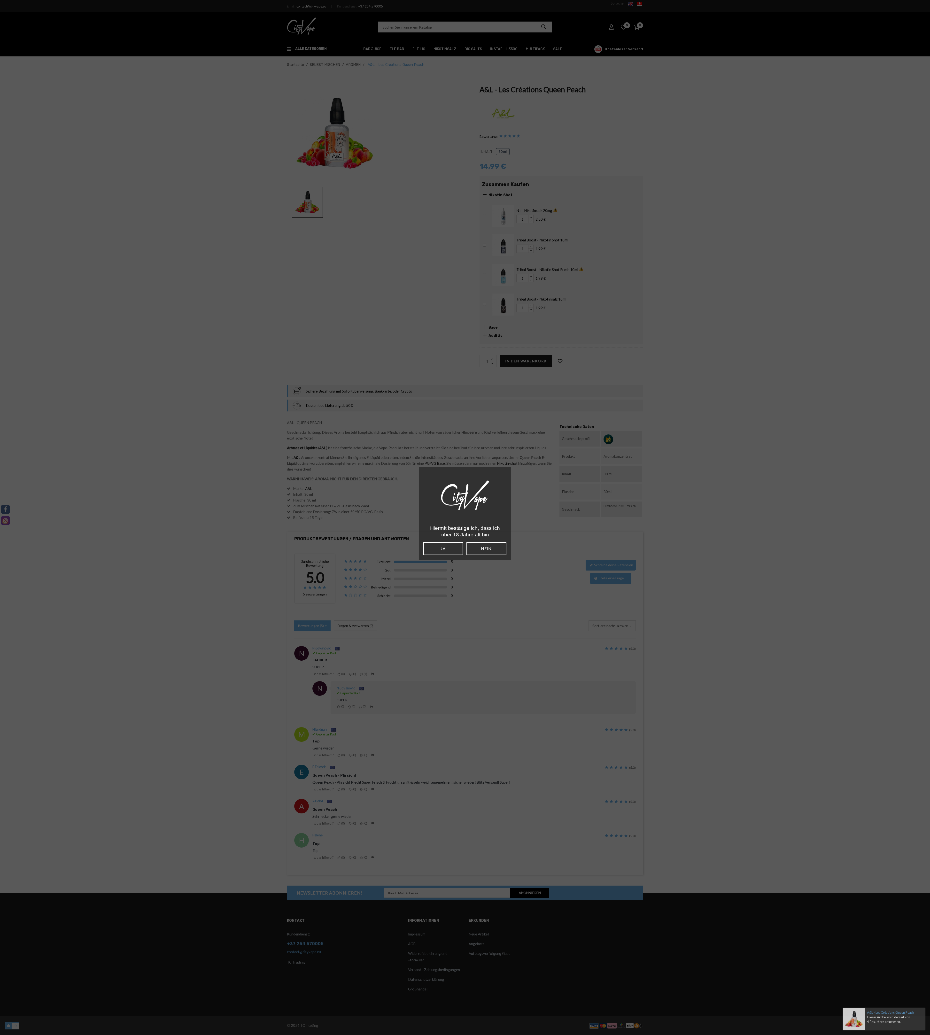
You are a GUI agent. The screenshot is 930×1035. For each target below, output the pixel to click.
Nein (486, 548)
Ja (443, 548)
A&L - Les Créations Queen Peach (890, 1012)
